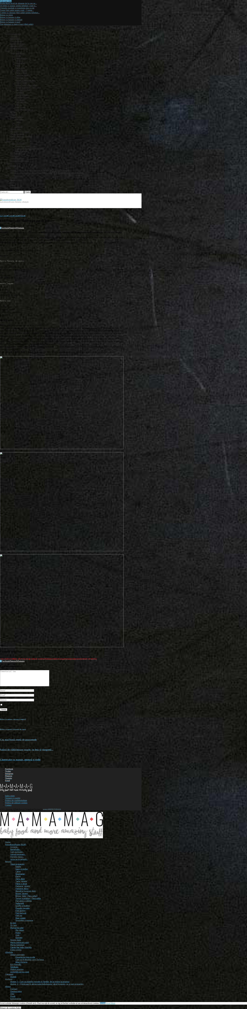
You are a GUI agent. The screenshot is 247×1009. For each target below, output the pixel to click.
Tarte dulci (20, 68)
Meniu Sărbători (17, 134)
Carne (18, 60)
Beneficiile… (15, 38)
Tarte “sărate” (21, 70)
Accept (103, 1003)
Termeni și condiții (12, 798)
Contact (13, 177)
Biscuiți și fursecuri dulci (25, 80)
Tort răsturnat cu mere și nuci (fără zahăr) (16, 24)
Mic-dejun (19, 119)
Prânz (18, 122)
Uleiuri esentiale (17, 144)
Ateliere (8, 168)
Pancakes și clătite (23, 90)
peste (83, 659)
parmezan (66, 659)
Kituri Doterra (21, 151)
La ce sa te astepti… (19, 48)
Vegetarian (20, 63)
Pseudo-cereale (22, 97)
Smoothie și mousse (24, 109)
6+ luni (13, 112)
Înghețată (19, 92)
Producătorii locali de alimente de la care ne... (18, 3)
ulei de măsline (91, 659)
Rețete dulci (15, 129)
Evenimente (15, 187)
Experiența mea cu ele (25, 146)
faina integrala (27, 659)
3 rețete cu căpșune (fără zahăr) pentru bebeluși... (20, 13)
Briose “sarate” (21, 82)
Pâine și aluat (21, 73)
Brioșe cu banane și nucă (10, 22)
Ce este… (14, 36)
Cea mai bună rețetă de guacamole (18, 739)
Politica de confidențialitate (16, 800)
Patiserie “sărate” (22, 75)
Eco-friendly (15, 153)
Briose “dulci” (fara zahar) (26, 85)
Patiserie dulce (21, 78)
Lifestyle (8, 141)
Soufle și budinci (22, 95)
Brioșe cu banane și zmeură (11, 20)
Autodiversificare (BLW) (15, 844)
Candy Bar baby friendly (21, 136)
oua (60, 659)
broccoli (10, 659)
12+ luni (13, 114)
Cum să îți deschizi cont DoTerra (29, 148)
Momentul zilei (16, 117)
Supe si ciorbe (21, 58)
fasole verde (37, 659)
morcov (56, 659)
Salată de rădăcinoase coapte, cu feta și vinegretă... (26, 749)
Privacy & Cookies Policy (10, 1008)
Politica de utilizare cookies (16, 803)
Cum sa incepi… (17, 41)
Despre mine (16, 180)
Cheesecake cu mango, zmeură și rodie (20, 759)
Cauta (27, 192)
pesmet (78, 659)
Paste (18, 65)
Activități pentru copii (19, 161)
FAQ (12, 182)
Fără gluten (20, 100)
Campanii (8, 163)
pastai (72, 659)
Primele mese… (17, 46)
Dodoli (13, 165)
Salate (18, 56)
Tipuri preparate (17, 53)
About (7, 175)
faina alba (17, 659)
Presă (12, 185)
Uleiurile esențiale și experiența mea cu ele (17, 8)
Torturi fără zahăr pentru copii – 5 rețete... (17, 10)
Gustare (18, 127)
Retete (7, 51)
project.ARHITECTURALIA (52, 809)
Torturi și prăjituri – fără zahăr (28, 87)
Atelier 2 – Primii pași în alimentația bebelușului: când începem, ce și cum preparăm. (47, 173)
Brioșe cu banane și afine (10, 17)
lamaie (50, 659)
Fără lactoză (20, 102)
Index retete (15, 139)
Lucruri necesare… (18, 43)
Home (7, 32)
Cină (17, 124)
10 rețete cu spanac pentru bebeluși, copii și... (18, 6)
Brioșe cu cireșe (6, 15)
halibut (45, 659)
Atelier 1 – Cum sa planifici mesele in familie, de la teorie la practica (39, 170)
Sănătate (14, 156)
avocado (3, 659)
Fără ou (18, 104)
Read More (110, 1003)
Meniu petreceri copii (19, 131)
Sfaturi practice (17, 158)
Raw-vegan (20, 107)
